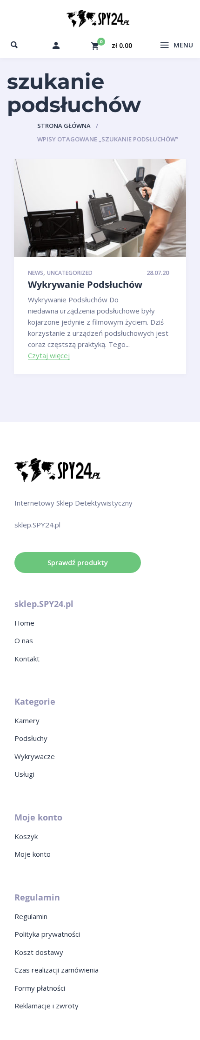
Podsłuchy (30, 738)
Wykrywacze (34, 756)
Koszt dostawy (38, 952)
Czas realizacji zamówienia (56, 969)
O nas (23, 640)
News (35, 273)
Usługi (24, 774)
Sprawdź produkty (77, 562)
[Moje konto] (56, 45)
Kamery (27, 720)
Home (24, 622)
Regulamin (30, 916)
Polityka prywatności (47, 934)
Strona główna (64, 125)
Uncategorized (70, 273)
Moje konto (32, 854)
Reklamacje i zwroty (46, 1005)
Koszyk (26, 836)
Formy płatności (39, 988)
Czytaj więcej (49, 356)
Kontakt (27, 658)
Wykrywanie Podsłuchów (85, 284)
